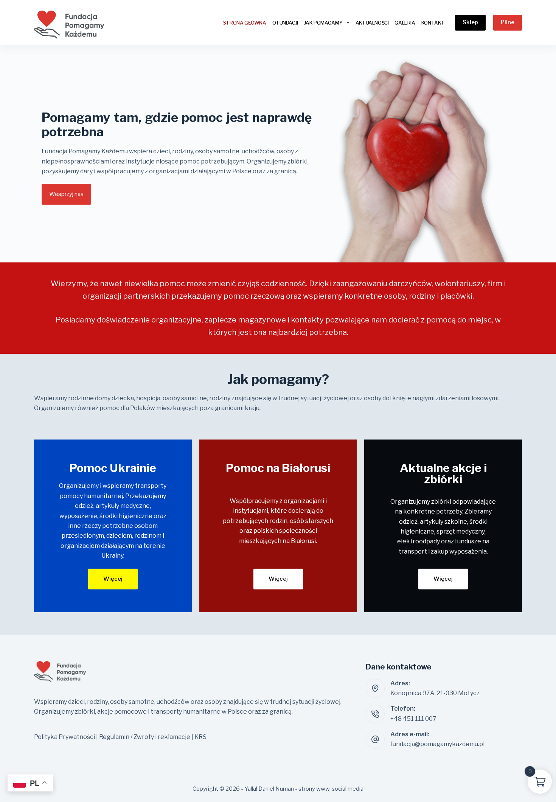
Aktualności (372, 23)
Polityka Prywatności (65, 736)
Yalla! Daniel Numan (269, 788)
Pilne (507, 22)
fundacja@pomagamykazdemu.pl (437, 744)
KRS (200, 736)
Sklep (470, 22)
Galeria (404, 23)
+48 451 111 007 (413, 718)
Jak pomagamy (323, 23)
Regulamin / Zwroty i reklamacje (144, 736)
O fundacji (285, 23)
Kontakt (432, 23)
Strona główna (244, 23)
